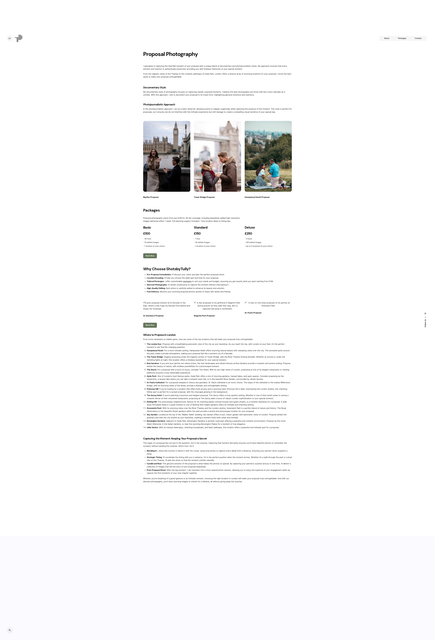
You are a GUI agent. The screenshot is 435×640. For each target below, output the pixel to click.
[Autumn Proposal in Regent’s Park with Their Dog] (217, 305)
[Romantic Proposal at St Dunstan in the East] (166, 305)
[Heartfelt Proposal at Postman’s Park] (268, 304)
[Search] (10, 630)
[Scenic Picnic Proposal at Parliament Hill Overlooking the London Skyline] (268, 156)
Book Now (150, 256)
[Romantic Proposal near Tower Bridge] (217, 156)
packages (187, 281)
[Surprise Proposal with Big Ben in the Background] (166, 156)
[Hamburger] (10, 38)
